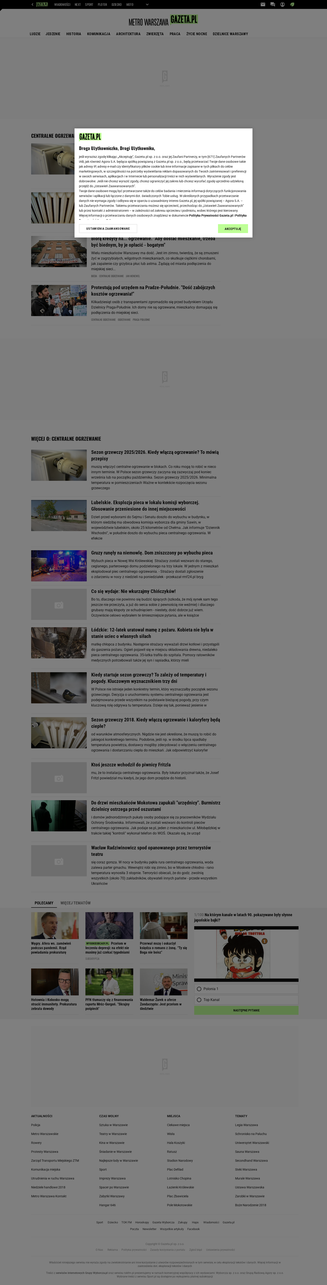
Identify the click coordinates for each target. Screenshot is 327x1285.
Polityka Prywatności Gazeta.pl (211, 215)
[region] (163, 183)
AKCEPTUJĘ (233, 229)
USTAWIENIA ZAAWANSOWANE (108, 228)
